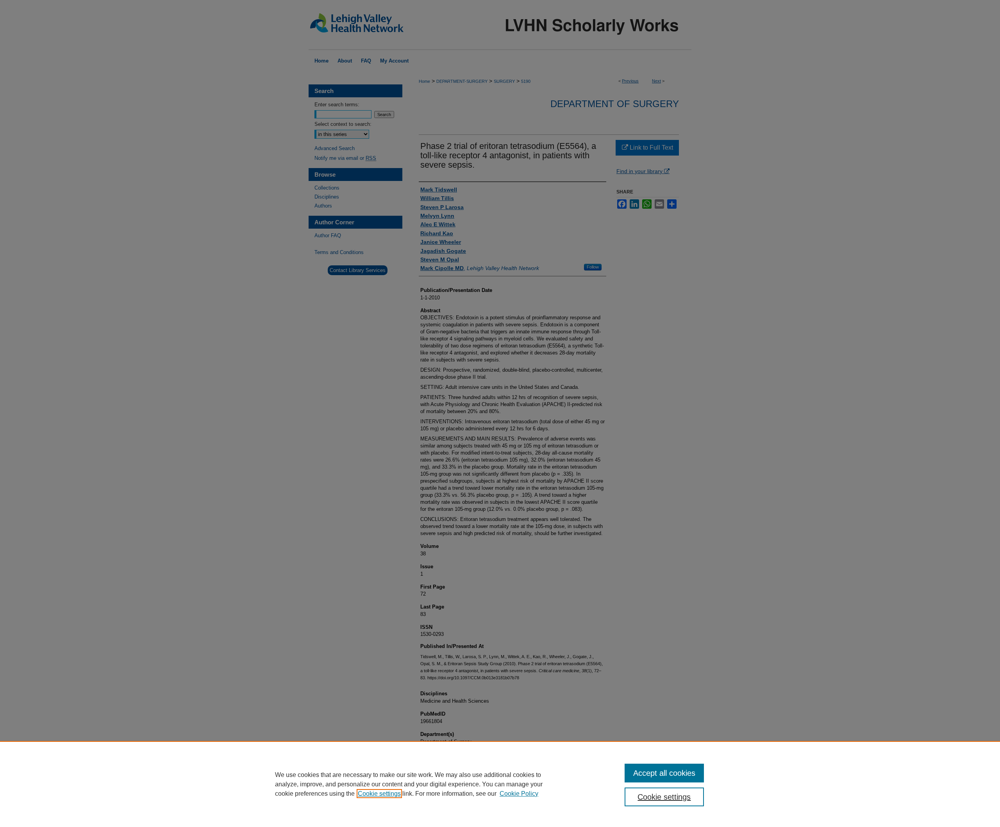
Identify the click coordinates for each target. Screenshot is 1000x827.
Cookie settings (379, 793)
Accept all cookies (664, 773)
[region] (500, 784)
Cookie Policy (519, 793)
